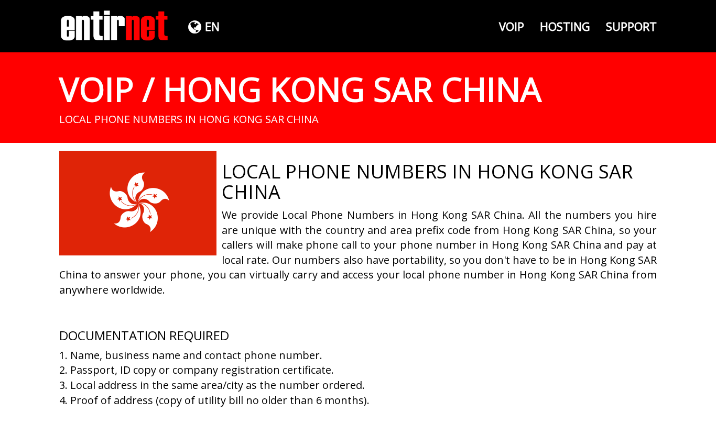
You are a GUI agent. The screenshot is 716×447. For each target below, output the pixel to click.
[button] (202, 26)
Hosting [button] (565, 26)
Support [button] (631, 26)
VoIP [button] (511, 26)
